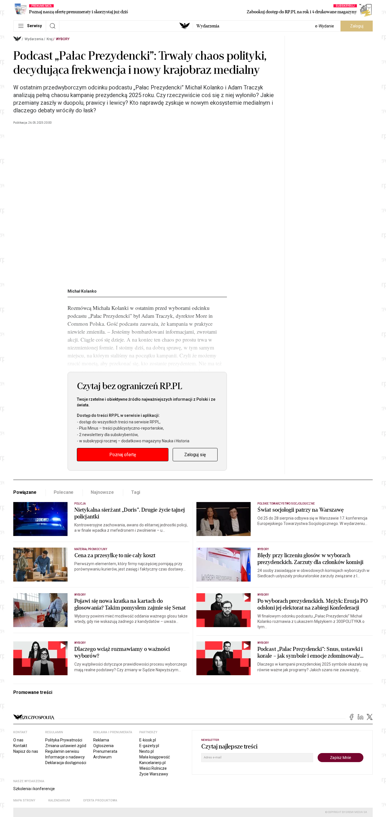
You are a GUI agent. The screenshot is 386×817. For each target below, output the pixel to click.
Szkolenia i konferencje (34, 788)
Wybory (63, 39)
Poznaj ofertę (122, 454)
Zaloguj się (195, 454)
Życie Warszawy (153, 774)
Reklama (101, 740)
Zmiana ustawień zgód (65, 745)
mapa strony (24, 800)
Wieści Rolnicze (153, 768)
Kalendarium (59, 800)
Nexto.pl (146, 751)
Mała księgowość (154, 757)
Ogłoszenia (103, 745)
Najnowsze (102, 492)
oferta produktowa (100, 800)
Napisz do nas (25, 751)
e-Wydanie (324, 26)
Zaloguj (356, 26)
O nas (18, 740)
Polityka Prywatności (63, 740)
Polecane (64, 492)
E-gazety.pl (149, 745)
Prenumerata (105, 751)
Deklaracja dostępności (65, 762)
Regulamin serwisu (62, 751)
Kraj (50, 39)
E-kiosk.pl (147, 740)
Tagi (135, 492)
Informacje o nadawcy (65, 757)
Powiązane (24, 492)
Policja (80, 503)
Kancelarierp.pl (152, 762)
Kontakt (20, 745)
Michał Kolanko (82, 291)
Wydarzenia (207, 26)
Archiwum (102, 757)
